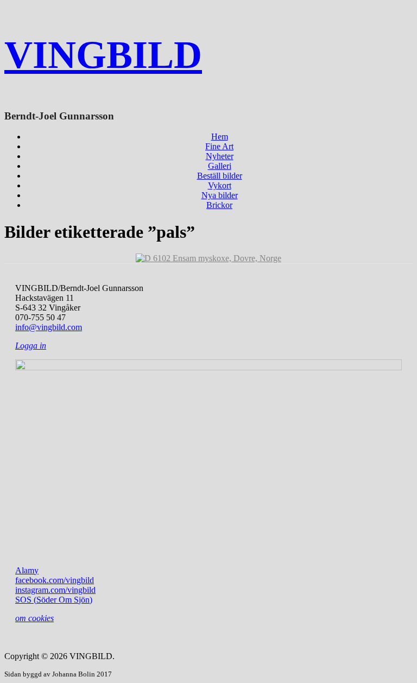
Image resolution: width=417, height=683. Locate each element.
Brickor (219, 205)
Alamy (27, 570)
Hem (219, 136)
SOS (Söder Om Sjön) (53, 599)
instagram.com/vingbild (55, 590)
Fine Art (219, 146)
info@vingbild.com (48, 327)
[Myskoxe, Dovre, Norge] (208, 258)
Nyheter (219, 156)
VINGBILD (103, 55)
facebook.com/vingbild (54, 580)
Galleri (219, 165)
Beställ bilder (219, 175)
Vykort (219, 185)
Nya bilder (219, 195)
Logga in (30, 345)
